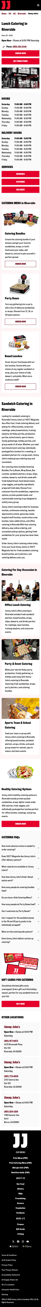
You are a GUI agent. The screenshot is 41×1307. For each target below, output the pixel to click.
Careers (20, 1203)
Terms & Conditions (9, 1255)
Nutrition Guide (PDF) (20, 1172)
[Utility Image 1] (14, 1246)
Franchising (20, 1198)
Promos (20, 1224)
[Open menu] (38, 5)
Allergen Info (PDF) (20, 1168)
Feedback (20, 1213)
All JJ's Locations (8, 1285)
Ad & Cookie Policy (9, 1260)
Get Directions (20, 61)
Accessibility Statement (11, 1275)
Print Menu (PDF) (20, 1158)
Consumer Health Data (10, 1290)
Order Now (20, 53)
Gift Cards (20, 1229)
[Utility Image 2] (27, 1246)
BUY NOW (20, 1004)
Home (4, 13)
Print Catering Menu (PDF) (20, 1163)
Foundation (20, 1208)
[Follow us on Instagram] (23, 1241)
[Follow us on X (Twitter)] (13, 1241)
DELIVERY (20, 190)
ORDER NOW (20, 264)
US (10, 13)
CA (14, 13)
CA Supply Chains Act (10, 1280)
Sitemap (5, 1294)
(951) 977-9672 (11, 1041)
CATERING (20, 182)
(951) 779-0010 (11, 1076)
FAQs (20, 1194)
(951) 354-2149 (19, 47)
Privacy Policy (7, 1265)
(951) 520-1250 (11, 1111)
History (20, 1189)
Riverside (22, 13)
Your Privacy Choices (10, 1270)
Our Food (20, 1184)
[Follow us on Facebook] (18, 1241)
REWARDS (20, 174)
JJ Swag (20, 1234)
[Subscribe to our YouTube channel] (27, 1241)
